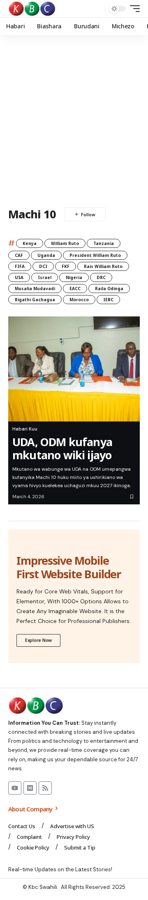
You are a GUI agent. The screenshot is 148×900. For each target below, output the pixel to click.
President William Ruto (95, 255)
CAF (19, 255)
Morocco (79, 299)
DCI (43, 266)
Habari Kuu (24, 429)
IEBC (108, 299)
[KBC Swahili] (32, 8)
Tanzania (103, 243)
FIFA (20, 266)
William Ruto (65, 243)
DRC (101, 277)
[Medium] (30, 788)
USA (19, 277)
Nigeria (74, 277)
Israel (44, 277)
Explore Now (38, 640)
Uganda (46, 255)
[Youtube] (14, 788)
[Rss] (45, 788)
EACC (75, 288)
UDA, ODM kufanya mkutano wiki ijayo (62, 448)
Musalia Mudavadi (35, 288)
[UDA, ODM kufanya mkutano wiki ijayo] (74, 368)
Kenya (30, 243)
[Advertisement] (74, 121)
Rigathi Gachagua (35, 299)
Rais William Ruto (103, 266)
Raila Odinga (109, 288)
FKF (65, 266)
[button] (97, 9)
